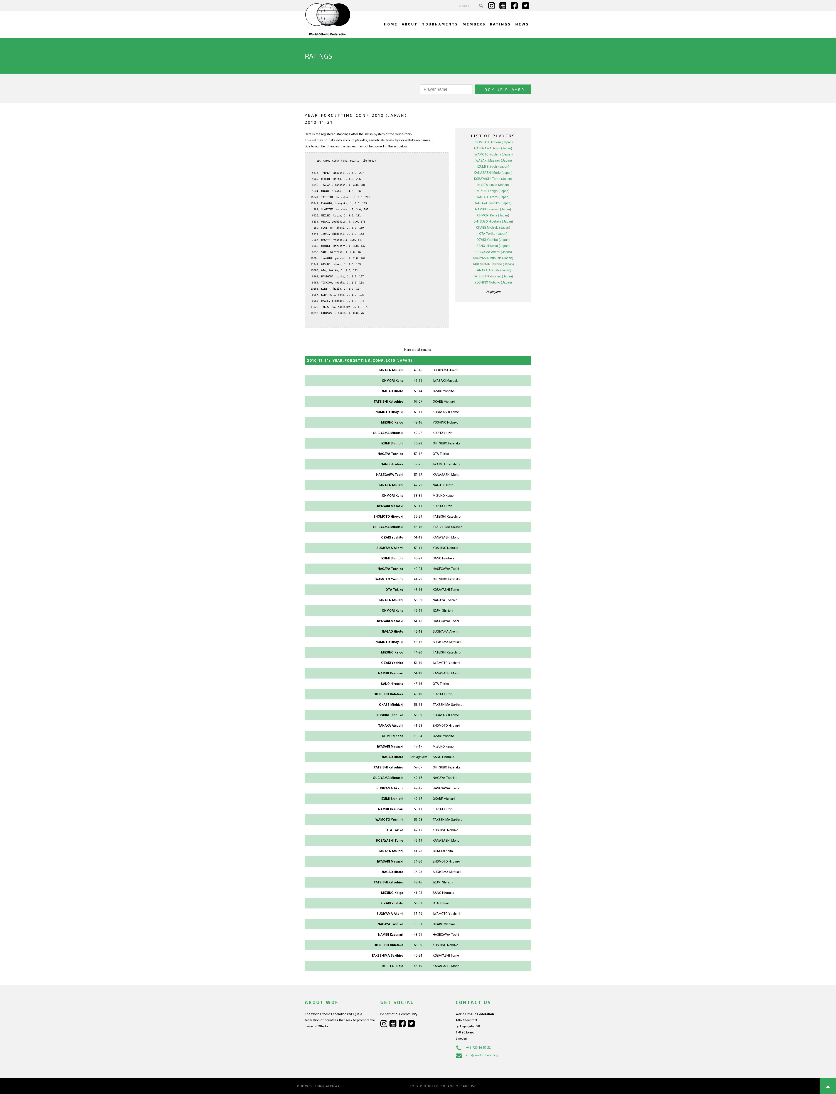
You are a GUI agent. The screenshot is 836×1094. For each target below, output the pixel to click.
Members (474, 24)
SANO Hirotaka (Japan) (493, 246)
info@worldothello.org (482, 1055)
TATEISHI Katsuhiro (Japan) (493, 276)
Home (391, 24)
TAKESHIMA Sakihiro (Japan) (493, 264)
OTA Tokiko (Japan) (493, 234)
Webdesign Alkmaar (323, 1086)
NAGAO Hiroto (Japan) (493, 197)
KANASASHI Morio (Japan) (493, 173)
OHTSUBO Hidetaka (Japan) (493, 221)
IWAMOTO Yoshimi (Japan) (493, 154)
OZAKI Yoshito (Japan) (493, 240)
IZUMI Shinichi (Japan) (493, 167)
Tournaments (440, 24)
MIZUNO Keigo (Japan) (493, 191)
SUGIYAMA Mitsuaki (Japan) (493, 258)
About (410, 24)
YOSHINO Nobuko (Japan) (493, 282)
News (522, 24)
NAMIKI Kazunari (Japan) (493, 209)
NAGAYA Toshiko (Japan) (493, 203)
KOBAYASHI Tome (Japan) (493, 179)
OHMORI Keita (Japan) (493, 215)
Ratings (500, 24)
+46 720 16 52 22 (478, 1048)
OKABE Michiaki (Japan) (493, 228)
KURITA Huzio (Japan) (493, 185)
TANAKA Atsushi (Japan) (493, 270)
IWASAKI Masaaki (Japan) (493, 160)
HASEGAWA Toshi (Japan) (493, 148)
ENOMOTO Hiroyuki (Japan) (493, 142)
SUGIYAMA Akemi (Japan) (493, 252)
